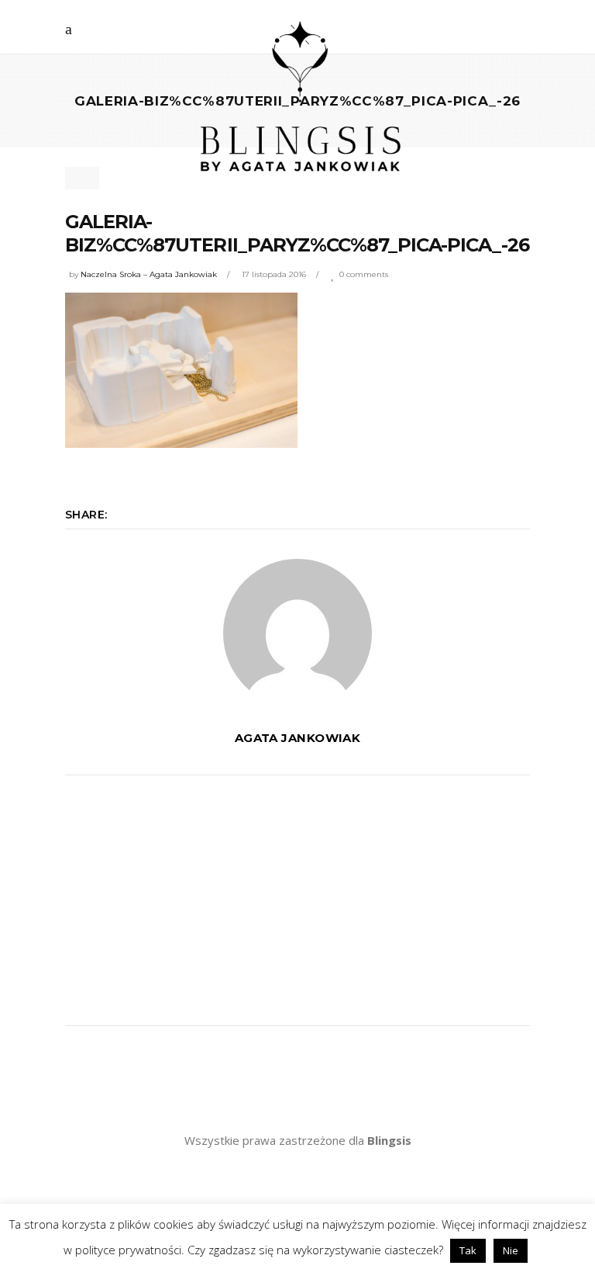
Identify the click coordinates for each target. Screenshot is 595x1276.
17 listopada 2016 (274, 274)
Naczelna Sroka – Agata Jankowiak (149, 274)
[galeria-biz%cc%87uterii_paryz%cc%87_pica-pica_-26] (297, 633)
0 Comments (363, 274)
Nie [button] (510, 1250)
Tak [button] (467, 1250)
